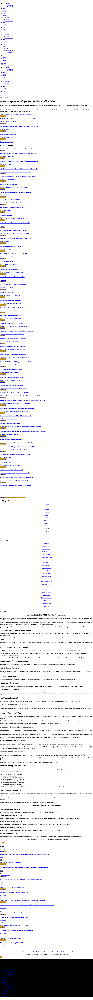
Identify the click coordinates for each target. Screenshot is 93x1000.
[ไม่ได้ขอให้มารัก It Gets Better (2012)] (9, 419)
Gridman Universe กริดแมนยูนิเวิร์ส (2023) (11, 943)
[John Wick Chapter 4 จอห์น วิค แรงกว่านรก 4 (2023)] (13, 887)
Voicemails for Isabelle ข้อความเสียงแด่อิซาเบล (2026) (15, 454)
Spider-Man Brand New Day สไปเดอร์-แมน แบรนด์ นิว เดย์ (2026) (17, 119)
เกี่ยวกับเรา (63, 952)
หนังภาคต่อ (46, 507)
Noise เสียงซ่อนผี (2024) (6, 262)
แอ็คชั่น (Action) (46, 595)
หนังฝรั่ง (46, 518)
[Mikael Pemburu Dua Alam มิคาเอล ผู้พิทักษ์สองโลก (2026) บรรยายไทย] (7, 164)
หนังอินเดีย (46, 528)
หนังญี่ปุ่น (46, 526)
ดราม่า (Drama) (46, 560)
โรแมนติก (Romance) (46, 598)
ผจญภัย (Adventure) (46, 568)
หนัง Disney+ (47, 512)
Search (1, 32)
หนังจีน (46, 523)
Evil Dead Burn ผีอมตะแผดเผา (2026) (10, 269)
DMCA (73, 952)
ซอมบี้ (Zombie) (46, 554)
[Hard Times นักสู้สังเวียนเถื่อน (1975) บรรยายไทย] (9, 342)
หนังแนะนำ (5, 8)
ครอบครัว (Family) (46, 546)
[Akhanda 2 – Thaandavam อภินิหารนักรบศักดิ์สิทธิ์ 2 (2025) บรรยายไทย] (7, 156)
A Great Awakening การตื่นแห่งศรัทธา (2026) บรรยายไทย (15, 192)
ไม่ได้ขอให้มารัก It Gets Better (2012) (10, 424)
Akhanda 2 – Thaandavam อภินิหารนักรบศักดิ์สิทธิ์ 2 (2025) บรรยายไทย (19, 161)
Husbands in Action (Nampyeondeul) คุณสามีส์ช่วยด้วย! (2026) (17, 447)
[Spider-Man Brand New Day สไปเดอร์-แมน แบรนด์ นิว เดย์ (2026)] (16, 114)
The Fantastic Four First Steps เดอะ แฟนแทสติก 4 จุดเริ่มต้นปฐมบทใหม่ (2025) (21, 880)
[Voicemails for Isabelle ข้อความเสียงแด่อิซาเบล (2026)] (13, 450)
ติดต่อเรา (69, 952)
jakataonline (3, 895)
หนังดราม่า (39, 952)
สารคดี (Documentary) (46, 581)
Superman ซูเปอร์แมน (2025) (8, 134)
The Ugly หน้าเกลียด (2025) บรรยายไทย (10, 300)
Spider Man (46, 606)
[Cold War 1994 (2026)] (6, 210)
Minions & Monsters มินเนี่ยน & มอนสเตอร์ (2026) (13, 354)
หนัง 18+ (46, 515)
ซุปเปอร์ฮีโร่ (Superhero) (46, 557)
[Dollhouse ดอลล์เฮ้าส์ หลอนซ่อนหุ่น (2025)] (10, 465)
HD (0, 116)
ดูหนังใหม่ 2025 (9, 7)
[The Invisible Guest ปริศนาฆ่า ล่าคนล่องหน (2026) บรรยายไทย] (5, 249)
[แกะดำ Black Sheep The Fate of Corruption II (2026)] (13, 388)
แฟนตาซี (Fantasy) (46, 590)
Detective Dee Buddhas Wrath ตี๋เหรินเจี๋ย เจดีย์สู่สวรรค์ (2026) (17, 408)
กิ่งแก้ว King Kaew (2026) (7, 292)
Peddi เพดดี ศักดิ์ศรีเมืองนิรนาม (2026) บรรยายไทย (13, 231)
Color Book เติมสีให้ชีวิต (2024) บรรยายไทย (11, 323)
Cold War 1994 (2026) (6, 215)
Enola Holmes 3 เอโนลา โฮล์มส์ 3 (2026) (11, 370)
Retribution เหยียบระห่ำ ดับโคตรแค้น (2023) (11, 308)
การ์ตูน (4, 13)
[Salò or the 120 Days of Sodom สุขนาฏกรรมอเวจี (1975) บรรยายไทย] (16, 149)
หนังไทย (4, 12)
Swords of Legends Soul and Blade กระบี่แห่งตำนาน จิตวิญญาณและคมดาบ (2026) (22, 400)
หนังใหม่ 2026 (21, 952)
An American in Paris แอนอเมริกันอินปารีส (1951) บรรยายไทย (16, 416)
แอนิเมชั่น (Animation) (46, 592)
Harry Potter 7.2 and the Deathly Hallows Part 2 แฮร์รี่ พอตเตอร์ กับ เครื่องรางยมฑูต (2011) (24, 854)
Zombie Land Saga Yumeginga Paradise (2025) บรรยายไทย (16, 478)
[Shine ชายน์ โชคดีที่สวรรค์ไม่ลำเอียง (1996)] (10, 372)
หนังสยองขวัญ (46, 952)
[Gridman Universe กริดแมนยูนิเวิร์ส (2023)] (10, 938)
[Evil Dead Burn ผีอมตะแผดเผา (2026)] (9, 264)
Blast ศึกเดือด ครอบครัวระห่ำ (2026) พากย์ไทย (12, 277)
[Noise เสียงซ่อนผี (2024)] (6, 257)
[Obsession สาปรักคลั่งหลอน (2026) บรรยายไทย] (3, 280)
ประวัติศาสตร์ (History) (46, 565)
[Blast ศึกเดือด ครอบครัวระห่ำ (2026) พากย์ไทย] (11, 272)
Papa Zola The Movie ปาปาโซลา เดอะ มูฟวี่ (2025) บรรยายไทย (16, 331)
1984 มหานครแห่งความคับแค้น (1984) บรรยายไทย (13, 339)
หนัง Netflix (46, 509)
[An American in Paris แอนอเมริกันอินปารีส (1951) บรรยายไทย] (14, 411)
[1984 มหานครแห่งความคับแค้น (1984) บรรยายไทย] (12, 334)
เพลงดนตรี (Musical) (46, 587)
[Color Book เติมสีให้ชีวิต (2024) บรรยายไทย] (11, 318)
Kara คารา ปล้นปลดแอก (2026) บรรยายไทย (11, 385)
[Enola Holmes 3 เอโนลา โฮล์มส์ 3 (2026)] (10, 365)
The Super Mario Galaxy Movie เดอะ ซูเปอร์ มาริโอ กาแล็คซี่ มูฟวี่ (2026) (19, 126)
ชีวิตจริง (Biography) (46, 551)
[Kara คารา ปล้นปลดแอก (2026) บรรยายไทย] (10, 380)
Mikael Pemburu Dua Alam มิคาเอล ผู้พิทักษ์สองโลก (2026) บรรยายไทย (19, 169)
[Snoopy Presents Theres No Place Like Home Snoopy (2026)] (15, 172)
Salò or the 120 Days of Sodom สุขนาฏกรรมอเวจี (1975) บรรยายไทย (18, 153)
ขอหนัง (4, 15)
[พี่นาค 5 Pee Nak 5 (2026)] (6, 137)
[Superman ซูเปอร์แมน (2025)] (7, 129)
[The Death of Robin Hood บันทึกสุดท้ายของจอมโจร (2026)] (14, 357)
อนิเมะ (58, 952)
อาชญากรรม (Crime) (46, 584)
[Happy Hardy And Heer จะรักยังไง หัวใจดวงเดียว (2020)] (14, 481)
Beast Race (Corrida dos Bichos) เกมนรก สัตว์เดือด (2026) (16, 238)
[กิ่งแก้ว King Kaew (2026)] (6, 288)
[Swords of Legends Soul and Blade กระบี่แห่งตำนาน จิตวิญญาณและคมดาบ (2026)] (20, 396)
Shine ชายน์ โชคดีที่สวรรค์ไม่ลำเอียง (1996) (11, 377)
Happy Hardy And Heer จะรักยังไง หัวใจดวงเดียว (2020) (15, 485)
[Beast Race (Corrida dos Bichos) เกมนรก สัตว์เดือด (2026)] (14, 234)
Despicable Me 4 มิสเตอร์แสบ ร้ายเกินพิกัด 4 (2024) (14, 918)
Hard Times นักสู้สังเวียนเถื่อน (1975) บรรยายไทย (13, 346)
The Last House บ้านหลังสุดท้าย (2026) (10, 246)
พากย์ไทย (3, 116)
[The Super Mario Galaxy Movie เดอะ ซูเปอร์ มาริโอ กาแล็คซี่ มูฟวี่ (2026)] (8, 122)
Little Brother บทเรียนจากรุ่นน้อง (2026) (11, 439)
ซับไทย (3, 150)
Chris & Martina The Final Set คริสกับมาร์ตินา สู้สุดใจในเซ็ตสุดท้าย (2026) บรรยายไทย (23, 431)
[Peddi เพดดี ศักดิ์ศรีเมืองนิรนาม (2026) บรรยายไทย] (2, 226)
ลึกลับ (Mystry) (46, 573)
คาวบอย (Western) (46, 549)
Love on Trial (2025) (5, 462)
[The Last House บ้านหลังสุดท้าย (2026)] (4, 241)
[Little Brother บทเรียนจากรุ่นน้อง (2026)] (10, 434)
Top (1, 957)
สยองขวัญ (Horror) (46, 576)
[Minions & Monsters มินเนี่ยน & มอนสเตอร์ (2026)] (12, 349)
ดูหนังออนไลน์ (6, 3)
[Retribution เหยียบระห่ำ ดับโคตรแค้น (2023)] (11, 303)
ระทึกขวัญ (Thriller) (46, 571)
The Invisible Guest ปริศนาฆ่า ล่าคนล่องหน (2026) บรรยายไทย (17, 254)
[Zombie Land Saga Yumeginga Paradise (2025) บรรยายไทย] (15, 473)
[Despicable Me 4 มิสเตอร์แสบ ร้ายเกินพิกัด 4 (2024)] (13, 913)
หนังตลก (53, 952)
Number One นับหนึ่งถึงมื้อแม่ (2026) (10, 200)
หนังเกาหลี (46, 531)
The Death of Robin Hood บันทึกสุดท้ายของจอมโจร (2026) (16, 362)
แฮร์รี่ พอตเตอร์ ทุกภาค (46, 603)
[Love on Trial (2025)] (5, 457)
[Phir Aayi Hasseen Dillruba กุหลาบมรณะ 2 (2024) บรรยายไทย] (15, 925)
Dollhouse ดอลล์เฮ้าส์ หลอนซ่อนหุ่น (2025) (11, 470)
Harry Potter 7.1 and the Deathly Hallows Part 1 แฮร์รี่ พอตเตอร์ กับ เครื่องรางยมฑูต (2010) (24, 867)
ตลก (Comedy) (46, 562)
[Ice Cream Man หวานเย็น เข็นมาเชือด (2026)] (11, 203)
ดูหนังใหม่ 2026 (9, 5)
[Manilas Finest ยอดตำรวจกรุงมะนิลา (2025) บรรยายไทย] (13, 218)
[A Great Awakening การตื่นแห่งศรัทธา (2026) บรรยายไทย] (14, 187)
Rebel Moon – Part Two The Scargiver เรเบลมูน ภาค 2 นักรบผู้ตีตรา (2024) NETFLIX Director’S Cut (27, 905)
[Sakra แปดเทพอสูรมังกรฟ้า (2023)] (8, 179)
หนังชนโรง (46, 504)
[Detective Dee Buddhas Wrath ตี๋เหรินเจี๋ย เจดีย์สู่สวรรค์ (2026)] (15, 403)
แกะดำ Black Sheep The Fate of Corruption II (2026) (14, 393)
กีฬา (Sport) (46, 543)
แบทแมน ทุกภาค (46, 609)
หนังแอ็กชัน (33, 952)
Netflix (4, 10)
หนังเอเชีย (46, 520)
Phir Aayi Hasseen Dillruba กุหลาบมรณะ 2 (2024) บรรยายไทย (16, 930)
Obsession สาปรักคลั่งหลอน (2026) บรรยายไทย (13, 285)
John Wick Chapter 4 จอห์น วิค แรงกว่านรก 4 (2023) (14, 892)
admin (1, 857)
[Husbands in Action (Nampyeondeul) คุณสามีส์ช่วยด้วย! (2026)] (16, 442)
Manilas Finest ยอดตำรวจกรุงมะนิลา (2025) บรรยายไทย (15, 223)
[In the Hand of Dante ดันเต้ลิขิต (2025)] (10, 311)
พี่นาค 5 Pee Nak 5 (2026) (7, 142)
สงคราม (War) (46, 579)
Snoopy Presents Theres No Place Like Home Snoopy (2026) (17, 177)
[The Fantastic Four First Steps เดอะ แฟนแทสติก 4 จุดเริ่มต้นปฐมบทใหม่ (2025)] (5, 875)
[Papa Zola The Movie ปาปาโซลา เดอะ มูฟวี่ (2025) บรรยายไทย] (15, 326)
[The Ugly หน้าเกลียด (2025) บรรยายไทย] (10, 295)
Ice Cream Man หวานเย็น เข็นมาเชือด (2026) (11, 207)
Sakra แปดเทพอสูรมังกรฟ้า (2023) (9, 184)
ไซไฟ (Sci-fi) (46, 600)
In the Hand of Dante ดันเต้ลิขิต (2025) (10, 316)
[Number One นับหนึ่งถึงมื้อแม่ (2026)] (5, 195)
